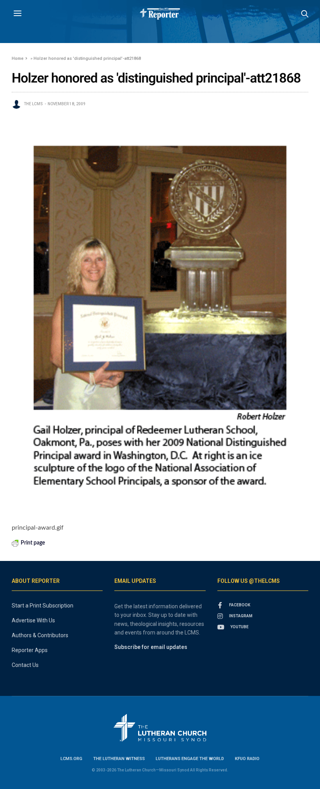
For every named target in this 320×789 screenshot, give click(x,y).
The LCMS (33, 104)
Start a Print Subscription (42, 605)
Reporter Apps (30, 650)
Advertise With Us (33, 620)
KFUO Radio (247, 758)
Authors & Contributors (40, 635)
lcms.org (71, 758)
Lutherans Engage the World (190, 758)
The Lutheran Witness (119, 758)
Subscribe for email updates (150, 647)
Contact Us (25, 665)
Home (17, 58)
